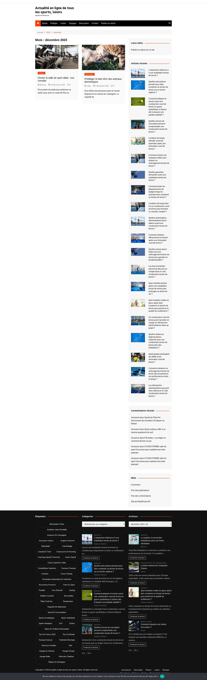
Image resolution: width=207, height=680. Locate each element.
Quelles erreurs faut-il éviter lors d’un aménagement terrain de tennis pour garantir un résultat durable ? (159, 254)
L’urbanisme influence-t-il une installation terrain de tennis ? (159, 72)
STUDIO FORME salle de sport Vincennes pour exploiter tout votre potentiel (148, 449)
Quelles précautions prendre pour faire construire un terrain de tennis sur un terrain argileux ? (158, 87)
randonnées (68, 601)
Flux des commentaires (141, 496)
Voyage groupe (68, 651)
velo (70, 645)
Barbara (43, 85)
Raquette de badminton (56, 607)
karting (72, 590)
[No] (204, 676)
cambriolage (67, 546)
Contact (95, 23)
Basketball (45, 546)
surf (60, 623)
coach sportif (70, 557)
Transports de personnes (154, 563)
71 (88, 653)
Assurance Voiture (46, 541)
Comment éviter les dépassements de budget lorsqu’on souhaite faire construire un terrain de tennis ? (159, 191)
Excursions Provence (47, 585)
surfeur (72, 623)
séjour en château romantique (56, 629)
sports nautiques (45, 623)
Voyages (72, 23)
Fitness (41, 73)
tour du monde (69, 634)
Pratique (54, 23)
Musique (166, 670)
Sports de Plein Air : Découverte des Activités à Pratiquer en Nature (147, 420)
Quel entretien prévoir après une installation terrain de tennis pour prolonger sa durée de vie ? (158, 288)
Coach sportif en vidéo (57, 563)
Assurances (126, 670)
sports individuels (68, 618)
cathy (89, 86)
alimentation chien (56, 524)
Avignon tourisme (68, 541)
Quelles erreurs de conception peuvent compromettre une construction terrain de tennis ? (158, 126)
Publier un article (108, 23)
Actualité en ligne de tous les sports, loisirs (54, 10)
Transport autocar (45, 640)
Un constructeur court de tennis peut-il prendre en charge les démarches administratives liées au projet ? (159, 322)
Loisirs (63, 23)
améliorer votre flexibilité (57, 530)
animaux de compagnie (56, 535)
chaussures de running (66, 552)
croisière (44, 574)
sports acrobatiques (46, 618)
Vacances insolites (48, 645)
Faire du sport (69, 585)
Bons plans (84, 23)
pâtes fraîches (46, 601)
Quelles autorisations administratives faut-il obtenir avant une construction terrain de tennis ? (158, 223)
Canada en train (44, 552)
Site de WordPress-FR (140, 501)
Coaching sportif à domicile (49, 557)
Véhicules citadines (66, 656)
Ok (162, 676)
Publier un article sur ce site (143, 50)
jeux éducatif (57, 590)
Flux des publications (140, 490)
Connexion (135, 485)
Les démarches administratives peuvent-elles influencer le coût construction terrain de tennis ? (159, 390)
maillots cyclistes (47, 596)
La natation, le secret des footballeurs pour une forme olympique (152, 541)
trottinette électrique (67, 640)
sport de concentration (57, 612)
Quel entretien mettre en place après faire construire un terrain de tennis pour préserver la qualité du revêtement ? (159, 305)
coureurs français (68, 568)
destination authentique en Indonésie (56, 579)
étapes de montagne (57, 662)
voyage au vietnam (47, 651)
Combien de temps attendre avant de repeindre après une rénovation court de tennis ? (157, 143)
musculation (68, 596)
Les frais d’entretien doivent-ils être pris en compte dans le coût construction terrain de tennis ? (158, 271)
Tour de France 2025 (47, 634)
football (42, 590)
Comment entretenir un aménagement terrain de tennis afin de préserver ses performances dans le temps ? (159, 373)
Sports (44, 23)
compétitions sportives (47, 568)
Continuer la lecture (90, 558)
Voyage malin (45, 656)
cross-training (66, 574)
